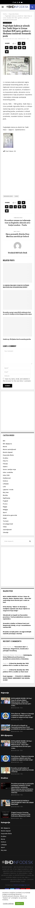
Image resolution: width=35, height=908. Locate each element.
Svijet (5, 518)
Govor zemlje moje (9, 469)
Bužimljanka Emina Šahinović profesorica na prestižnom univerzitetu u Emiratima (17, 657)
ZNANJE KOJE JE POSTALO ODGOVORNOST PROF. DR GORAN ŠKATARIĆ (22, 802)
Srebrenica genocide (10, 515)
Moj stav (6, 492)
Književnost (7, 478)
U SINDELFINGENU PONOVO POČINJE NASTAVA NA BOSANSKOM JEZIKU (16, 286)
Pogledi (5, 501)
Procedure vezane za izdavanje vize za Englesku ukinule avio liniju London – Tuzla (17, 222)
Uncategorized (8, 524)
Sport (5, 512)
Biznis (5, 446)
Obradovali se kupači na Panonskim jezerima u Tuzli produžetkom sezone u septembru (16, 617)
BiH (4, 441)
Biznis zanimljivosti (9, 449)
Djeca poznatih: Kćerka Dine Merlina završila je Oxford (17, 235)
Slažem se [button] (19, 903)
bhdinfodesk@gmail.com (21, 885)
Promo (5, 504)
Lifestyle (6, 484)
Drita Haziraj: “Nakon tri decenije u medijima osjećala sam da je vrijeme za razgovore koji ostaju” (16, 608)
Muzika (5, 495)
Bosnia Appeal (7, 452)
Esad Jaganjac (8, 676)
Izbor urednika (8, 472)
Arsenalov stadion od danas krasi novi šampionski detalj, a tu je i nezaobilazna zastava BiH (17, 625)
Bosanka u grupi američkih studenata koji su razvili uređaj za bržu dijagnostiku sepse (17, 313)
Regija (5, 506)
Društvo (5, 458)
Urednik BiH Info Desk (11, 38)
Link (4, 486)
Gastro (5, 466)
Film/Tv (5, 461)
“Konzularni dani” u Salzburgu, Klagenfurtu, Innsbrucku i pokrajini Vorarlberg (16, 648)
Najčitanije (6, 498)
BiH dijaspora (7, 443)
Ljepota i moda (8, 489)
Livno (16, 196)
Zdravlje (5, 532)
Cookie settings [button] (8, 903)
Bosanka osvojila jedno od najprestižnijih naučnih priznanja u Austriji (22, 769)
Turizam (6, 521)
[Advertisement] (17, 172)
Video (5, 526)
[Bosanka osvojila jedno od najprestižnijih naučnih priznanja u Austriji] (5, 770)
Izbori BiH (6, 475)
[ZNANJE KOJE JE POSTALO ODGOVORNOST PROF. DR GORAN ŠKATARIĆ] (5, 803)
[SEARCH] (30, 541)
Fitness (5, 463)
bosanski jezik (8, 196)
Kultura (5, 481)
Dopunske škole (7, 22)
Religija (5, 509)
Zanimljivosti (7, 529)
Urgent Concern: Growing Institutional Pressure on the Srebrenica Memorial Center (20, 814)
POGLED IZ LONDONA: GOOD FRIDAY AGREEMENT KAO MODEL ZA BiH (16, 678)
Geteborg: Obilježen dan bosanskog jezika (17, 339)
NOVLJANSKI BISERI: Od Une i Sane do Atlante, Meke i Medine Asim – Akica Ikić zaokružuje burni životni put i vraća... (21, 701)
